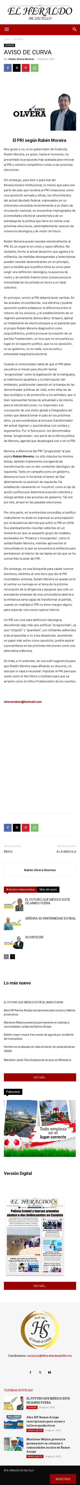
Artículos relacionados (20, 889)
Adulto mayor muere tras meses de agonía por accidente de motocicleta (39, 1036)
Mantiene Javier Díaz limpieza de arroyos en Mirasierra (37, 1060)
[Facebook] (8, 68)
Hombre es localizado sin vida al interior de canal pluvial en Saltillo (39, 1049)
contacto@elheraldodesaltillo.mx (49, 1356)
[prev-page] (6, 956)
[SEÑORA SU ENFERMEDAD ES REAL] (13, 923)
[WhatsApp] (34, 68)
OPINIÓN (18, 39)
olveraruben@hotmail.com (23, 702)
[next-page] (12, 956)
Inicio (7, 39)
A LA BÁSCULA (66, 851)
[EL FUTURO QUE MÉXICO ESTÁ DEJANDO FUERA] (13, 904)
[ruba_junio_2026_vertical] (40, 1156)
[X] (17, 68)
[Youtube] (49, 1372)
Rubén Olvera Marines (21, 58)
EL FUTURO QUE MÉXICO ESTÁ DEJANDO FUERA (47, 901)
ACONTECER (34, 937)
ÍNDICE (8, 851)
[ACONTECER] (13, 942)
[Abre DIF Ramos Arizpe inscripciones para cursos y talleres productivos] (13, 1422)
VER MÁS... (40, 1077)
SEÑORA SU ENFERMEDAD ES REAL (50, 918)
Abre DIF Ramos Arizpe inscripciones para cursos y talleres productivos (39, 1012)
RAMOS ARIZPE (35, 1430)
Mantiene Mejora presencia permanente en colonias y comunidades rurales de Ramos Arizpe (37, 1024)
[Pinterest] (26, 68)
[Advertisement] (40, 770)
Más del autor (48, 889)
